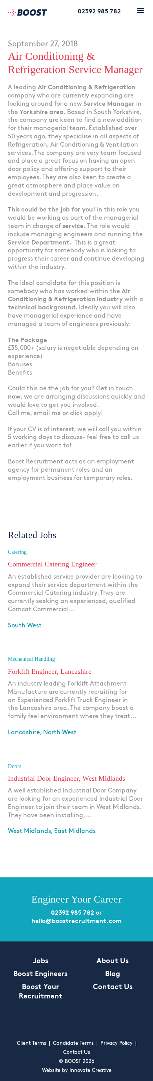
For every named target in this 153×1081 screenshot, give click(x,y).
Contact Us (113, 987)
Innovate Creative (90, 1070)
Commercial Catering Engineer (52, 564)
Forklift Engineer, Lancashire (49, 671)
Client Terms (31, 1043)
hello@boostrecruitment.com (76, 921)
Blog (112, 974)
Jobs (40, 961)
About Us (113, 961)
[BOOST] (27, 13)
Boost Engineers (40, 974)
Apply (17, 636)
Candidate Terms (73, 1043)
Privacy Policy (116, 1043)
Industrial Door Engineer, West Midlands (66, 778)
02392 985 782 (99, 12)
